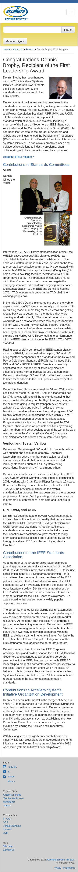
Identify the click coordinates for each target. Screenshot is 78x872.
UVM (5, 833)
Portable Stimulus (12, 826)
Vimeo (11, 776)
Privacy (57, 868)
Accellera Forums (12, 795)
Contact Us (8, 850)
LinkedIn (12, 767)
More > (11, 781)
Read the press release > (18, 156)
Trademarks (69, 868)
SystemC (7, 829)
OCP (5, 822)
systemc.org (9, 802)
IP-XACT (7, 819)
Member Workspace (13, 798)
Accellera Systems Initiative (60, 859)
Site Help (7, 846)
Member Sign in (15, 41)
